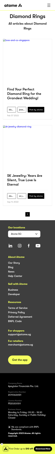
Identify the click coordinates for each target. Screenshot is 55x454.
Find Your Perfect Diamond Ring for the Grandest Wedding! (24, 93)
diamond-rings (12, 109)
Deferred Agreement (20, 316)
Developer (14, 294)
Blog (10, 267)
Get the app (19, 359)
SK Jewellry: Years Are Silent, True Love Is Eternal (24, 180)
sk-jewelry (22, 196)
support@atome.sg (19, 334)
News (11, 271)
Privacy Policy (16, 312)
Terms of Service (17, 308)
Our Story (14, 262)
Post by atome (36, 109)
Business (13, 289)
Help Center (15, 276)
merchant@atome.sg (20, 344)
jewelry (22, 109)
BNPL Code (15, 321)
